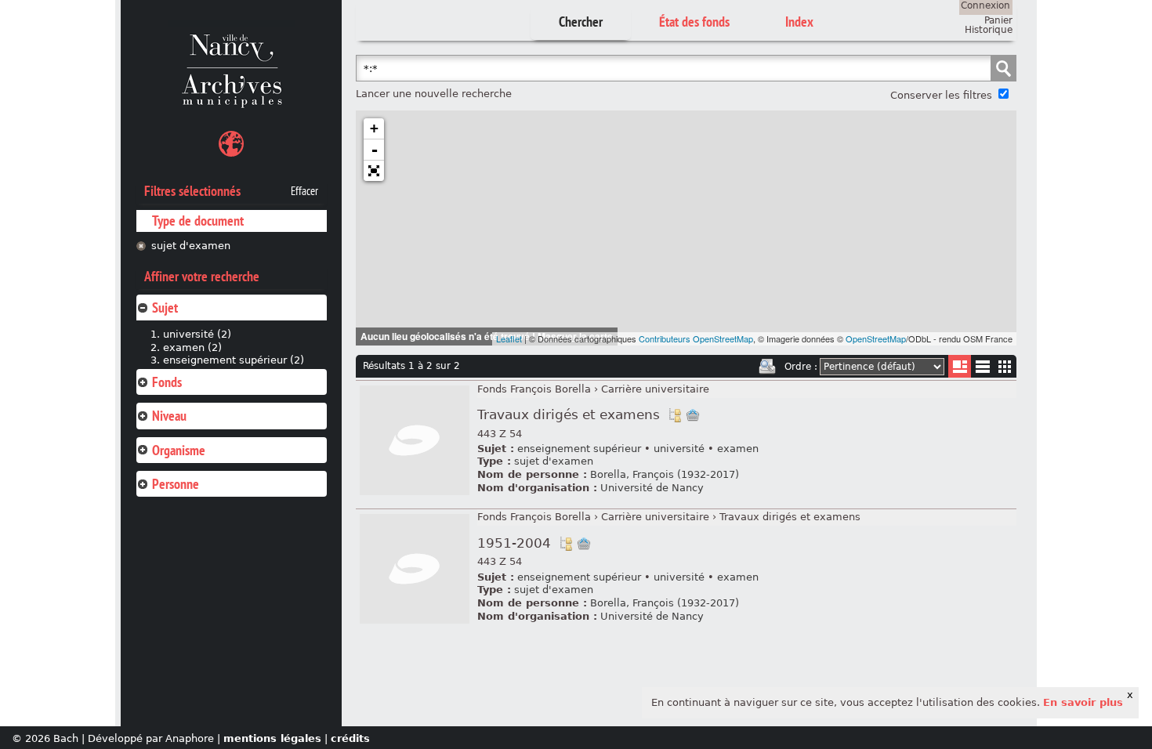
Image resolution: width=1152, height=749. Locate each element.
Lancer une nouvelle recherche (434, 94)
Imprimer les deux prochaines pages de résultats (767, 366)
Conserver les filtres (941, 95)
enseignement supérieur (579, 448)
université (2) (197, 334)
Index (799, 22)
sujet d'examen (190, 245)
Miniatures (1005, 366)
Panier (998, 20)
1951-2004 (514, 543)
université (679, 448)
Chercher (581, 22)
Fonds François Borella (534, 389)
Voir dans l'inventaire (675, 415)
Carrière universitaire (655, 389)
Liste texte (982, 369)
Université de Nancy (652, 488)
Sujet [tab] (165, 308)
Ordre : (800, 366)
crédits (350, 738)
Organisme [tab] (178, 450)
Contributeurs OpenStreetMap (696, 338)
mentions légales (272, 738)
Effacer (304, 191)
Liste (959, 366)
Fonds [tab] (167, 382)
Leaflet (509, 338)
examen (738, 448)
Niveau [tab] (169, 416)
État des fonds (694, 22)
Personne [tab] (175, 484)
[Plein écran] (374, 171)
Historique (989, 29)
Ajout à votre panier (693, 415)
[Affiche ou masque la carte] (231, 146)
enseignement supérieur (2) (233, 360)
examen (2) (192, 347)
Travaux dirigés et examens (568, 414)
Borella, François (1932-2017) (664, 474)
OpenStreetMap (876, 338)
